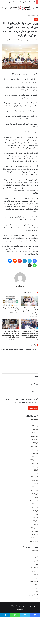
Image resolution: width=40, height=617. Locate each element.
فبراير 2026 (34, 439)
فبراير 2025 (34, 480)
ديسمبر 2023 (34, 528)
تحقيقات (36, 588)
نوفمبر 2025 (34, 449)
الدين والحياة (34, 571)
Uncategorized (33, 550)
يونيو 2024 (35, 507)
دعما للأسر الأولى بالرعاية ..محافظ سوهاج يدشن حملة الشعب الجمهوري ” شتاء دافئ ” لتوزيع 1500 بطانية (29, 334)
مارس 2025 (34, 477)
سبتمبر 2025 (34, 456)
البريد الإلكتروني (33, 384)
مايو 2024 (35, 511)
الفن (37, 577)
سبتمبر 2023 (34, 538)
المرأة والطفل (34, 581)
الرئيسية (34, 15)
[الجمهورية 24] (20, 8)
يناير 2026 (35, 443)
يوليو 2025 (35, 463)
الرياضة (36, 574)
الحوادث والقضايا (33, 567)
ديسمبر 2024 (34, 487)
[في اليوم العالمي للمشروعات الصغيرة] (10, 301)
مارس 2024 (34, 517)
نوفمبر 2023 (34, 531)
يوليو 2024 (35, 504)
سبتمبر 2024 (34, 497)
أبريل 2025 (35, 473)
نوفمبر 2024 (34, 490)
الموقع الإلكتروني (33, 391)
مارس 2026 (34, 436)
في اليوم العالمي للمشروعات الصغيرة (10, 309)
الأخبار (29, 15)
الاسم (36, 376)
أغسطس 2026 (34, 419)
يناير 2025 (35, 483)
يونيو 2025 (35, 466)
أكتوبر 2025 (34, 453)
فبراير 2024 (34, 521)
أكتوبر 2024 (34, 494)
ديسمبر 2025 (34, 446)
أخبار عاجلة (35, 554)
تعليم (37, 591)
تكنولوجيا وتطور (34, 594)
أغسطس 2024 (34, 500)
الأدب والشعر (34, 560)
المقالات (36, 584)
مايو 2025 (35, 470)
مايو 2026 (35, 429)
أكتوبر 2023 (34, 534)
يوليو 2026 (35, 422)
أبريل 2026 (35, 432)
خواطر (36, 598)
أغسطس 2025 (34, 460)
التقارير (36, 564)
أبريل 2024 (35, 514)
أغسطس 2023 (34, 541)
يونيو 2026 (35, 426)
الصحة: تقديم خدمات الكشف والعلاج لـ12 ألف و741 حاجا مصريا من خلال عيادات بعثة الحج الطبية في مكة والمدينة (30, 311)
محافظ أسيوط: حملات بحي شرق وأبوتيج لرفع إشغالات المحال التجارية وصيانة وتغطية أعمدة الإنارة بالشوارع (10, 334)
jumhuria (33, 40)
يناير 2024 (35, 524)
